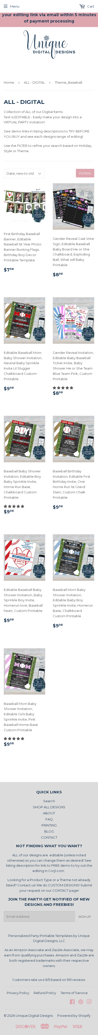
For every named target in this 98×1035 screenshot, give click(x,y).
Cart (90, 6)
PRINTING (49, 825)
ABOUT (49, 813)
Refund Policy (45, 993)
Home (9, 82)
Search (49, 801)
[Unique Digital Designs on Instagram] (89, 1002)
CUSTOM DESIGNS (63, 885)
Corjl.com (56, 871)
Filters (85, 173)
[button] (63, 388)
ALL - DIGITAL (34, 82)
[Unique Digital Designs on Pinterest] (80, 1002)
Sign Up (84, 916)
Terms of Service (74, 993)
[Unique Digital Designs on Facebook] (72, 1002)
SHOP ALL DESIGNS (49, 807)
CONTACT (49, 837)
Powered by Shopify (73, 1016)
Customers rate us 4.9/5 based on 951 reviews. (49, 980)
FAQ (49, 819)
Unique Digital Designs (34, 1016)
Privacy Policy (18, 993)
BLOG (49, 831)
